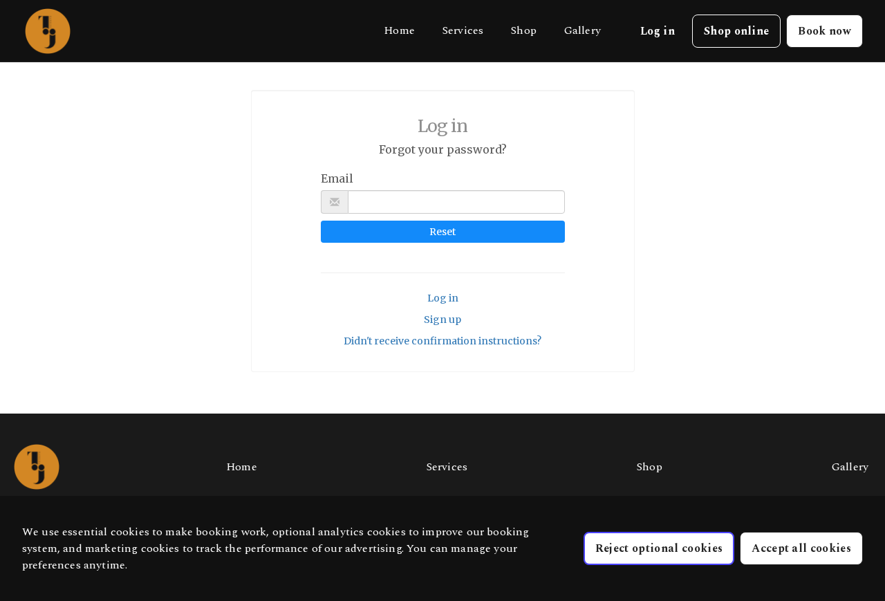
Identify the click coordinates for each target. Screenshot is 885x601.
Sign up (442, 319)
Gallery (582, 30)
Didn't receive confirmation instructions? (442, 341)
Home (399, 30)
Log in (442, 298)
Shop (524, 30)
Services (462, 30)
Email (337, 178)
